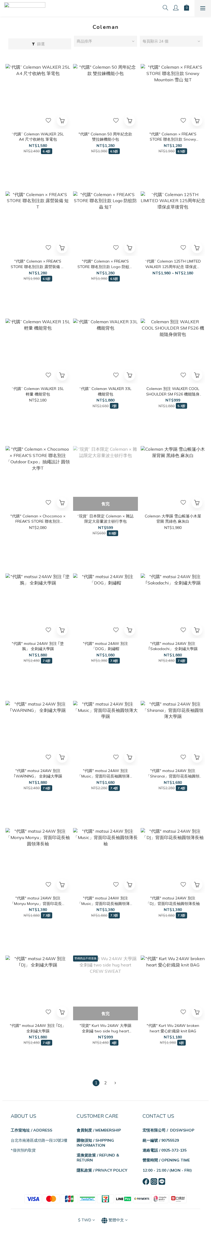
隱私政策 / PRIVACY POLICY (102, 1170)
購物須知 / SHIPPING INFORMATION (95, 1143)
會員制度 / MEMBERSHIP (99, 1130)
